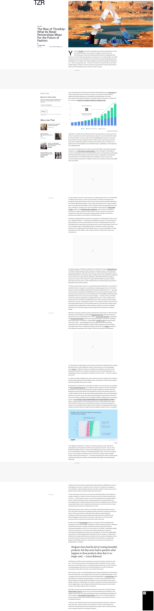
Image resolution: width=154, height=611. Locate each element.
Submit (43, 111)
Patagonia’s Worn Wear (97, 314)
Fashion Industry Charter (75, 591)
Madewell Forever (112, 269)
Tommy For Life (100, 320)
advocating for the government (86, 595)
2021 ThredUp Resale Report (77, 387)
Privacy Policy (44, 114)
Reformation (112, 92)
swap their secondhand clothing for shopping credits (91, 100)
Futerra (74, 369)
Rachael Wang (109, 576)
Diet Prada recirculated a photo (86, 151)
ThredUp (81, 51)
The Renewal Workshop (77, 318)
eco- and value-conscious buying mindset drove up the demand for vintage (94, 399)
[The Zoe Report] (39, 2)
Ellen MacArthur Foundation (89, 209)
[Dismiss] (152, 592)
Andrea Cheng (41, 45)
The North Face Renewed (102, 316)
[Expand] (144, 592)
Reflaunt (107, 326)
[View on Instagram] (92, 179)
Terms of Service (58, 114)
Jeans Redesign (83, 522)
